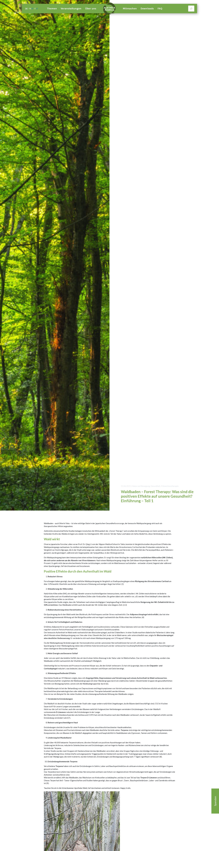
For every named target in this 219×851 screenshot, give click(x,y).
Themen (52, 8)
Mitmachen (130, 8)
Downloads (147, 8)
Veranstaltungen (71, 8)
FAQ (160, 8)
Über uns (90, 8)
